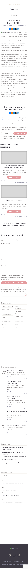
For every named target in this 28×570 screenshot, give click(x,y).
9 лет (10, 25)
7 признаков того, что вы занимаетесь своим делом (14, 167)
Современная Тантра (12, 478)
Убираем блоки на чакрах (15, 370)
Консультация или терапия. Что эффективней (14, 456)
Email (2, 259)
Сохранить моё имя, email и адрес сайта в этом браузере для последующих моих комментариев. (13, 277)
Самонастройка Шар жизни (13, 490)
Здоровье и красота (7, 314)
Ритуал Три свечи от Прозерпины (13, 397)
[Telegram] (18, 29)
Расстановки (18, 311)
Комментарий (5, 243)
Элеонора (4, 492)
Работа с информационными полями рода (14, 225)
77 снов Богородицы (7, 306)
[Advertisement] (14, 346)
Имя (2, 254)
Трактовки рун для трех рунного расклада (14, 382)
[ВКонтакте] (10, 29)
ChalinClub (24, 564)
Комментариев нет (20, 102)
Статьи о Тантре (19, 319)
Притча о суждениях (14, 200)
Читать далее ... (14, 177)
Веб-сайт (3, 265)
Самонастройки (19, 316)
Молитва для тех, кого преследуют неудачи (14, 223)
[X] (16, 29)
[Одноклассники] (12, 29)
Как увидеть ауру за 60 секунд (16, 425)
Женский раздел (6, 312)
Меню (14, 15)
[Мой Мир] (14, 29)
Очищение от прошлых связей (17, 412)
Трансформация (21, 25)
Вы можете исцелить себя (9, 459)
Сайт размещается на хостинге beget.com (14, 569)
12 (24, 408)
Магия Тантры (20, 561)
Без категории (5, 309)
